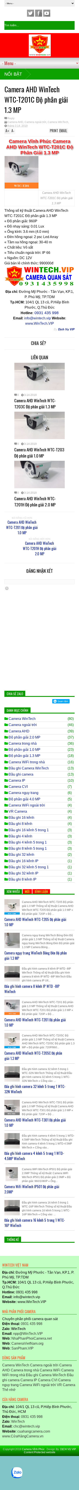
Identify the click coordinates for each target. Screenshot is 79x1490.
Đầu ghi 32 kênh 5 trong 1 (29, 867)
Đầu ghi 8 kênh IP (22, 879)
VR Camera (18, 811)
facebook (38, 13)
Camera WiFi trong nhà (27, 762)
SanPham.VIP (22, 1348)
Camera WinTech (58, 122)
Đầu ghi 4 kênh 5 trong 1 (28, 842)
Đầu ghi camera (21, 774)
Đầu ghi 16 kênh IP (23, 861)
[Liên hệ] (5, 1466)
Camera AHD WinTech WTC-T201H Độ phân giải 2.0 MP (35, 501)
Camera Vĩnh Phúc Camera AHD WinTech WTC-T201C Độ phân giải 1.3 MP (39, 147)
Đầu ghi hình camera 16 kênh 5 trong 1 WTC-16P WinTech (34, 1223)
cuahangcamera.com (33, 1431)
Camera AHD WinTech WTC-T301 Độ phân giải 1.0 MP (35, 1122)
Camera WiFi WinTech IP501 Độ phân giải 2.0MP (31, 1189)
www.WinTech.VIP (39, 323)
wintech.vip (26, 1426)
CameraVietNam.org (27, 1343)
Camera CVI (18, 787)
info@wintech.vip (37, 318)
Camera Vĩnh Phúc (33, 1449)
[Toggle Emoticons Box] (6, 588)
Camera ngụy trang (23, 793)
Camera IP (17, 780)
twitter (30, 13)
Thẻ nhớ (9, 1390)
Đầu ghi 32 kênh (21, 854)
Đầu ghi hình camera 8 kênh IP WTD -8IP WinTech (31, 989)
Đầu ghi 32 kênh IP (23, 873)
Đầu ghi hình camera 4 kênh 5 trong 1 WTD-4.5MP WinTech (34, 1156)
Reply (10, 118)
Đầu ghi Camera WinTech (29, 768)
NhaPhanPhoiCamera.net (31, 1338)
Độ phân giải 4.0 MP (24, 799)
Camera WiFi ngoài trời (27, 805)
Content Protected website (39, 1452)
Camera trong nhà (23, 743)
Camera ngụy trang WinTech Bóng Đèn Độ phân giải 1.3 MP (35, 955)
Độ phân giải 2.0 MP (24, 737)
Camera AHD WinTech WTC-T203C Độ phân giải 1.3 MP (35, 403)
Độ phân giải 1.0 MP (24, 749)
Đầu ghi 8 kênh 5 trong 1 (28, 848)
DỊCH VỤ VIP (67, 1449)
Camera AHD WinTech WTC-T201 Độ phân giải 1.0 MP (22, 527)
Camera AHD (15, 122)
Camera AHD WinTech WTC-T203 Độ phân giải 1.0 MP (39, 452)
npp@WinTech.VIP (28, 1333)
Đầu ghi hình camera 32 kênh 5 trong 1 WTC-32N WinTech (34, 1089)
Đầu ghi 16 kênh (21, 817)
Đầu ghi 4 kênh (20, 836)
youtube (46, 13)
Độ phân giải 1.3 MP (24, 756)
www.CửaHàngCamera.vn (22, 1436)
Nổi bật (13, 74)
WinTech (18, 1421)
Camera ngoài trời (35, 122)
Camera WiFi (50, 1370)
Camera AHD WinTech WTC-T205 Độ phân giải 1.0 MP (35, 922)
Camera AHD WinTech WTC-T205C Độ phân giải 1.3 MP (33, 1055)
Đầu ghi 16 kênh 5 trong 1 (29, 830)
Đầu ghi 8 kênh (20, 824)
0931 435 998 (31, 1324)
